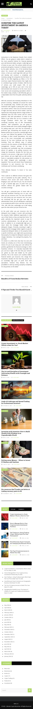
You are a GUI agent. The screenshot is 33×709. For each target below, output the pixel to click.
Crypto (6, 676)
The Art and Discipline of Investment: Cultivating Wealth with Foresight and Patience (15, 373)
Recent (5, 509)
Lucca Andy (6, 30)
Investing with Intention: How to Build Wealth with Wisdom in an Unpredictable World (15, 433)
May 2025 (6, 624)
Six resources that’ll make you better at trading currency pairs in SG (15, 490)
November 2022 (8, 642)
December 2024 (8, 629)
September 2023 (8, 637)
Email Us (16, 703)
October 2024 (7, 632)
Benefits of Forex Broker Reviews (14, 279)
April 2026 (7, 607)
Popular (13, 509)
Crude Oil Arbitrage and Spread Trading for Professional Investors (15, 402)
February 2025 (8, 627)
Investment (4, 15)
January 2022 (7, 656)
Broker (6, 673)
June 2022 (7, 644)
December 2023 (8, 634)
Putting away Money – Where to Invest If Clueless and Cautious (15, 461)
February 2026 (8, 612)
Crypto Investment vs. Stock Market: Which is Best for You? (14, 344)
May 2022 (6, 646)
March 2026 (7, 610)
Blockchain (7, 671)
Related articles (6, 320)
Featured (6, 681)
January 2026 (7, 615)
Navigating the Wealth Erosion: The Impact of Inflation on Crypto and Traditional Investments (16, 590)
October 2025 (7, 617)
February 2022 (8, 654)
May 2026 (6, 605)
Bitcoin (6, 668)
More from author (18, 320)
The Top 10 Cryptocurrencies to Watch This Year (19, 551)
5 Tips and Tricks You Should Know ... (16, 290)
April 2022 (7, 649)
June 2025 (7, 622)
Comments (21, 509)
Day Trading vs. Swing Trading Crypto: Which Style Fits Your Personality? (19, 534)
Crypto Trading (8, 678)
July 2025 (6, 620)
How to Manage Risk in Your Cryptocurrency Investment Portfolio (19, 525)
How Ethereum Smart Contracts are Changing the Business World (20, 542)
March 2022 (7, 651)
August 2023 (7, 639)
